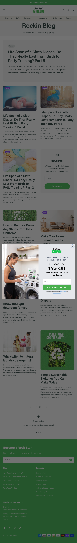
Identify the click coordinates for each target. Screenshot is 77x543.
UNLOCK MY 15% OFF (56, 287)
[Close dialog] (72, 246)
